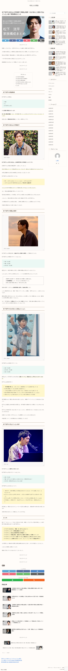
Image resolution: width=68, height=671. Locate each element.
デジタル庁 (8, 660)
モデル (50, 94)
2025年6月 (51, 133)
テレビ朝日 (18, 658)
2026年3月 (51, 108)
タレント (50, 91)
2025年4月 (51, 139)
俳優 (3, 565)
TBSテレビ (8, 658)
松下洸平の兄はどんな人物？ (22, 83)
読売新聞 (17, 660)
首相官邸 (11, 662)
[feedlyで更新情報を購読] (12, 580)
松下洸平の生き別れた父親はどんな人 (23, 82)
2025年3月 (51, 142)
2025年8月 (51, 127)
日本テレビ (3, 658)
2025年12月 (51, 116)
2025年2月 (51, 144)
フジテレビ (13, 658)
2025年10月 (51, 122)
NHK (8, 662)
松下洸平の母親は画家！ (21, 80)
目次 (22, 74)
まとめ (17, 85)
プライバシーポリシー (57, 667)
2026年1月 (51, 113)
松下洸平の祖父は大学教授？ (22, 78)
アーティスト (51, 83)
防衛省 (14, 662)
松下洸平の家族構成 (20, 76)
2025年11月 (51, 119)
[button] (65, 13)
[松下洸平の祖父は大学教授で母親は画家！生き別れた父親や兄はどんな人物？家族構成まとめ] (19, 40)
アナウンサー (51, 86)
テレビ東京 (3, 660)
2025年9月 (51, 125)
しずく (57, 160)
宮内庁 (17, 662)
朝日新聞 (4, 662)
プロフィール (50, 667)
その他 (50, 88)
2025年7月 (51, 130)
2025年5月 (51, 136)
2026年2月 (51, 111)
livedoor (13, 660)
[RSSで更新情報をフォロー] (34, 580)
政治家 (50, 100)
